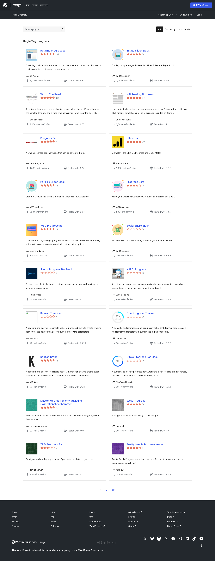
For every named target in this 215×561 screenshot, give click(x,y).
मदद (91, 517)
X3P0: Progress (136, 269)
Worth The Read (50, 94)
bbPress (172, 521)
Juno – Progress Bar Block (56, 269)
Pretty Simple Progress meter (145, 444)
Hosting (15, 521)
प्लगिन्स (53, 521)
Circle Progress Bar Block (142, 356)
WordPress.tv (97, 526)
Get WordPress (201, 5)
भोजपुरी (42, 542)
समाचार (14, 517)
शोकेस (53, 512)
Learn (92, 512)
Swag (132, 526)
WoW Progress (136, 400)
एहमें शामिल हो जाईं (135, 512)
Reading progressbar (53, 50)
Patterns (55, 526)
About (15, 512)
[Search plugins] (62, 29)
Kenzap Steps (48, 356)
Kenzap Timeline (50, 313)
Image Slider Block (138, 50)
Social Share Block (138, 225)
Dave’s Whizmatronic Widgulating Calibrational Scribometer (61, 402)
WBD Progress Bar (51, 225)
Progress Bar (48, 138)
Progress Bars (135, 181)
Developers (95, 521)
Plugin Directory (19, 14)
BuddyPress (174, 526)
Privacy (15, 526)
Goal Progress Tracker (141, 313)
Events (131, 517)
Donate (133, 521)
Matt (170, 517)
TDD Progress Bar (51, 444)
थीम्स (52, 517)
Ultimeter (132, 138)
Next (113, 490)
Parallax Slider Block (52, 181)
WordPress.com (176, 512)
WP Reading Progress (140, 94)
